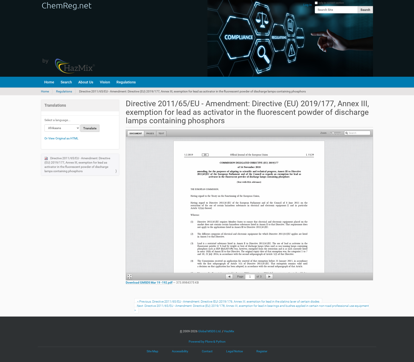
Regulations (126, 82)
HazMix (229, 331)
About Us (85, 82)
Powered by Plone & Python (207, 341)
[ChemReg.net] (68, 38)
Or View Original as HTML (61, 138)
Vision (105, 82)
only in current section (331, 2)
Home (49, 82)
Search (66, 82)
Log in (307, 4)
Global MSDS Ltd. (209, 331)
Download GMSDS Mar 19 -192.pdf (149, 282)
